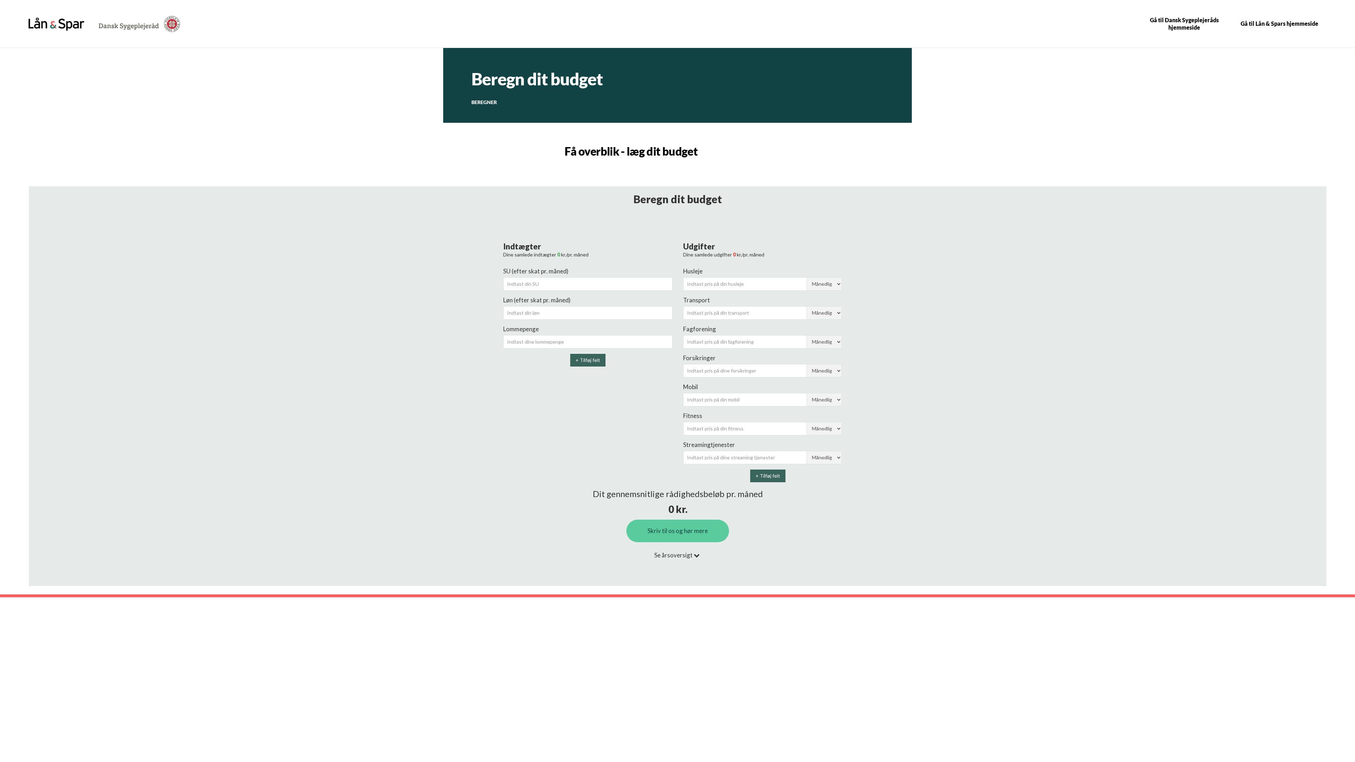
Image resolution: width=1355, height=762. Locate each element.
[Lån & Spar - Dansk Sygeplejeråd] (56, 24)
